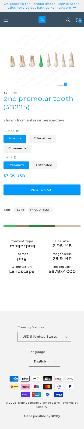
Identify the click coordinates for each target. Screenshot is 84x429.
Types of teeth (40, 209)
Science (15, 138)
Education (42, 138)
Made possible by (42, 416)
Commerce (17, 148)
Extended (44, 165)
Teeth (19, 209)
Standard (16, 165)
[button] (6, 20)
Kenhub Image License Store (39, 402)
